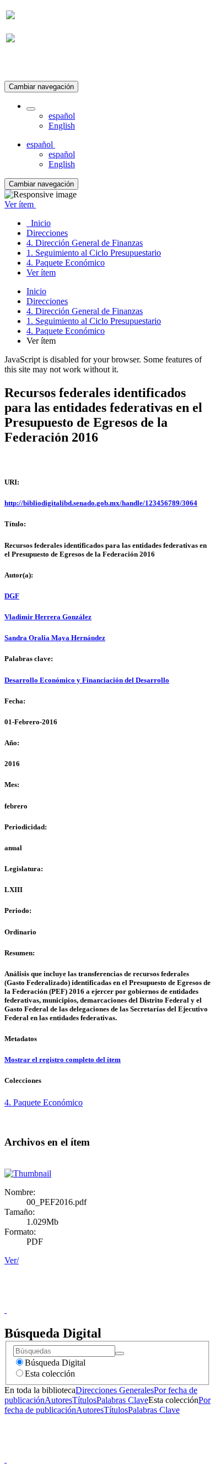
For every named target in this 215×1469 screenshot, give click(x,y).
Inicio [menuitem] (38, 223)
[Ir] (119, 1353)
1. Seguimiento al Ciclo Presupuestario (93, 321)
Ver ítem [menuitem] (41, 272)
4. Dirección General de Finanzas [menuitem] (84, 242)
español (62, 115)
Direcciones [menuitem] (47, 233)
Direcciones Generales (115, 1390)
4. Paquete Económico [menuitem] (65, 262)
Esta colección (50, 1373)
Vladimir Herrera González (48, 617)
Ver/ (11, 1260)
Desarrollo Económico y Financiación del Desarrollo (86, 680)
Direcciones (47, 301)
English (62, 125)
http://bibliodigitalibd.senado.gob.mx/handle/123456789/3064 (100, 503)
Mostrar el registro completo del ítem (62, 1059)
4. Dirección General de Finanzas (84, 311)
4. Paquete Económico (65, 330)
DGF (11, 596)
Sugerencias (126, 1300)
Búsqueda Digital (55, 1362)
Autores (58, 1400)
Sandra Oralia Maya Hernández (54, 638)
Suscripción (26, 65)
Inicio (36, 291)
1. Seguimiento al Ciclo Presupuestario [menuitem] (93, 252)
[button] (30, 109)
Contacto (83, 1300)
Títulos (84, 1400)
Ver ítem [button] (20, 204)
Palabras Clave (122, 1400)
